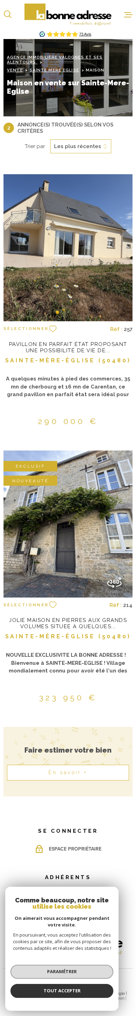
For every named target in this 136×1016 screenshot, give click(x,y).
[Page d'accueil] (68, 14)
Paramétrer (62, 971)
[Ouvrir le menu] (128, 14)
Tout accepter (62, 990)
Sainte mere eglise (54, 70)
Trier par (35, 146)
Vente (15, 70)
